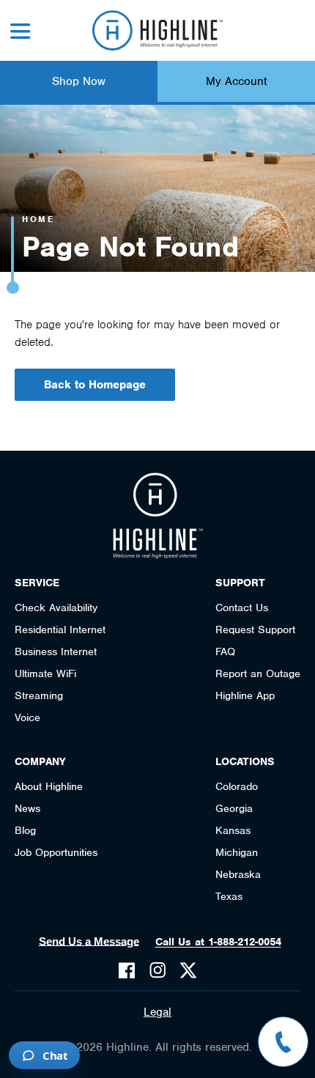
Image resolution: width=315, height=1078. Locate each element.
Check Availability (56, 607)
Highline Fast (157, 30)
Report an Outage (257, 673)
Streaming (39, 695)
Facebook (127, 970)
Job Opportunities (56, 852)
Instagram (157, 970)
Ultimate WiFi (45, 673)
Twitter (188, 970)
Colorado (236, 786)
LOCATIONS (245, 761)
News (27, 808)
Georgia (234, 808)
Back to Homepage (95, 384)
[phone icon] (283, 1041)
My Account (236, 81)
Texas (228, 896)
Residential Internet (60, 629)
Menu (20, 31)
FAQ (225, 651)
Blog (25, 830)
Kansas (233, 830)
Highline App (245, 695)
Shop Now (78, 81)
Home (38, 219)
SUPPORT (240, 582)
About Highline (49, 786)
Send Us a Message (89, 941)
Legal (157, 1012)
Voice (27, 717)
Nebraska (238, 874)
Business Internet (56, 651)
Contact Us (241, 607)
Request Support (255, 629)
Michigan (236, 852)
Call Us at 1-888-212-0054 (218, 941)
